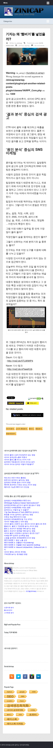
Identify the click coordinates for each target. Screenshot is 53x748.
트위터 (33, 714)
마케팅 (33, 710)
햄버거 (31, 428)
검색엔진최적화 (18, 705)
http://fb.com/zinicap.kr (20, 570)
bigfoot (9, 692)
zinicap (19, 43)
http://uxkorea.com (19, 573)
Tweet (22, 701)
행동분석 (39, 428)
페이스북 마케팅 (15, 723)
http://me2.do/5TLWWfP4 (20, 360)
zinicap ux (40, 591)
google (22, 692)
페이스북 (12, 719)
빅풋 (20, 714)
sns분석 (9, 701)
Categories (7, 21)
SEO (10, 696)
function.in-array (35, 72)
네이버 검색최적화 (15, 709)
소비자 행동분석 (21, 428)
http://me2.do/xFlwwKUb (19, 369)
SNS (22, 696)
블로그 (9, 714)
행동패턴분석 (10, 433)
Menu (5, 3)
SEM (34, 692)
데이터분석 (10, 428)
